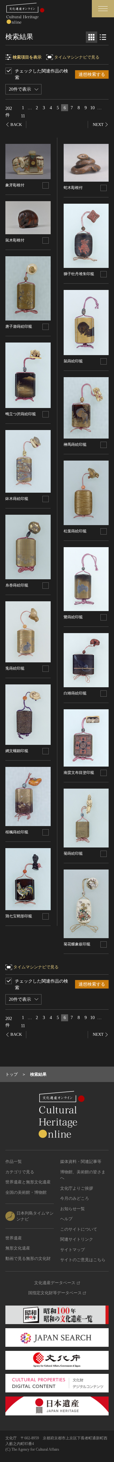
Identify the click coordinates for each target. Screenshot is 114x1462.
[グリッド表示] (91, 37)
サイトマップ (72, 1249)
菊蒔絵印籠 (73, 853)
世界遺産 (13, 1238)
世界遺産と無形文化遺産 (28, 1182)
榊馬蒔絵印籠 (75, 444)
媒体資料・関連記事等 (80, 1161)
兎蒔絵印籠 (14, 668)
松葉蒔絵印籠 (75, 531)
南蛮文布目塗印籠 (79, 772)
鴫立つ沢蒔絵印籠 (20, 414)
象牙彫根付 (14, 185)
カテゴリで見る (19, 1172)
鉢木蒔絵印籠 (16, 498)
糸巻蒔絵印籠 (16, 585)
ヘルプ (66, 1218)
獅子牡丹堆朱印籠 (79, 274)
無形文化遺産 (17, 1248)
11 (23, 116)
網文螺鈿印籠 (16, 751)
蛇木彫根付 (73, 187)
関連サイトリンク (76, 1239)
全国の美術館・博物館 (26, 1192)
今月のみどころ (74, 1198)
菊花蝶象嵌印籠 (77, 944)
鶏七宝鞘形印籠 (18, 916)
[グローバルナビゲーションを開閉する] (103, 8)
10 (92, 107)
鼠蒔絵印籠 (73, 361)
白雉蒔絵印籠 (75, 693)
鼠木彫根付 (14, 240)
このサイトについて (78, 1229)
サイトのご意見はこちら (82, 1259)
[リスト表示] (103, 37)
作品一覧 (13, 1161)
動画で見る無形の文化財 (28, 1258)
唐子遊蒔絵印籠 (18, 326)
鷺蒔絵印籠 (73, 617)
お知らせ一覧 (72, 1208)
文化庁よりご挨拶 (76, 1188)
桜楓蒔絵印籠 (16, 832)
